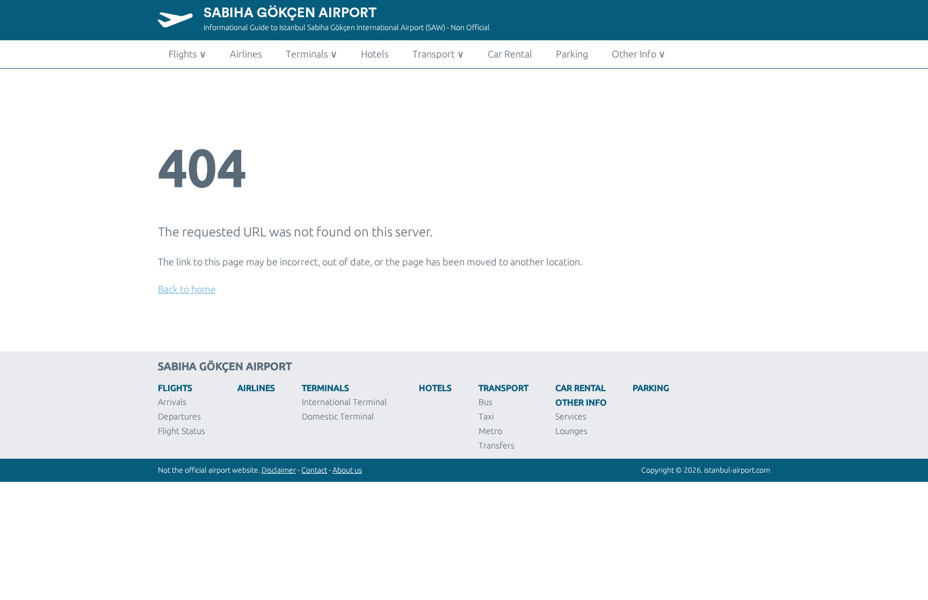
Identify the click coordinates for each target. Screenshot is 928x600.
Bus (485, 402)
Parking (572, 53)
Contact (314, 470)
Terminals (311, 53)
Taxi (486, 416)
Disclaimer (279, 470)
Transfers (496, 445)
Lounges (571, 431)
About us (347, 470)
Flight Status (181, 431)
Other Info (638, 53)
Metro (490, 431)
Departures (179, 416)
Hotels (375, 53)
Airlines (246, 53)
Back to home (187, 289)
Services (570, 416)
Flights (187, 53)
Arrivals (172, 402)
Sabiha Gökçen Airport (290, 13)
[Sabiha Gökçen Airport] (181, 24)
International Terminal (344, 402)
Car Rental (510, 53)
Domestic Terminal (338, 416)
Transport (438, 53)
